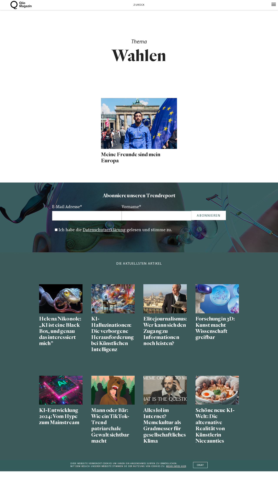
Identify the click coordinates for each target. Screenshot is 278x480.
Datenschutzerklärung (104, 230)
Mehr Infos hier (176, 466)
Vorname (131, 207)
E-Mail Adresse (67, 207)
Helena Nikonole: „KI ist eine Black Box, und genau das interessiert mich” (60, 331)
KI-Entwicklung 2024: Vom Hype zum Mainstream (59, 416)
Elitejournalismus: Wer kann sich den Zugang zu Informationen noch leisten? (165, 331)
